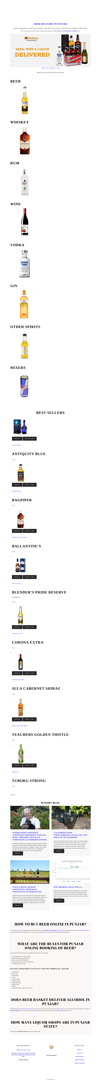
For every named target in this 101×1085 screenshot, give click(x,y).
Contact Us (80, 1053)
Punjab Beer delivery (26, 1008)
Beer (59, 68)
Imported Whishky (23, 537)
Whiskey (43, 68)
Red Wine (22, 679)
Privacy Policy (80, 1056)
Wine (47, 68)
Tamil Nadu (27, 1053)
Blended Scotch (15, 537)
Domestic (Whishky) (16, 445)
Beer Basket (60, 930)
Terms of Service (79, 1059)
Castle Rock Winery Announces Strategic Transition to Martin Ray (27, 889)
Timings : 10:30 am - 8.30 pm (23, 1050)
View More (12, 794)
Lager (21, 633)
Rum (53, 68)
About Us (79, 1050)
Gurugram (14, 1054)
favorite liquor (33, 1010)
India (88, 930)
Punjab (33, 1054)
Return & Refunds (80, 1063)
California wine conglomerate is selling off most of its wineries (70, 835)
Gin (56, 68)
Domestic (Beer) (15, 633)
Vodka (50, 68)
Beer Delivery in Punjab (50, 24)
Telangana (21, 1053)
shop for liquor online (18, 930)
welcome (62, 1008)
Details (17, 438)
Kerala (33, 1053)
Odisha (28, 1054)
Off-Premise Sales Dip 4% (68, 887)
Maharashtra (22, 1054)
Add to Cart (29, 438)
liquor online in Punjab (81, 930)
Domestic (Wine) (15, 679)
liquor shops (68, 1010)
